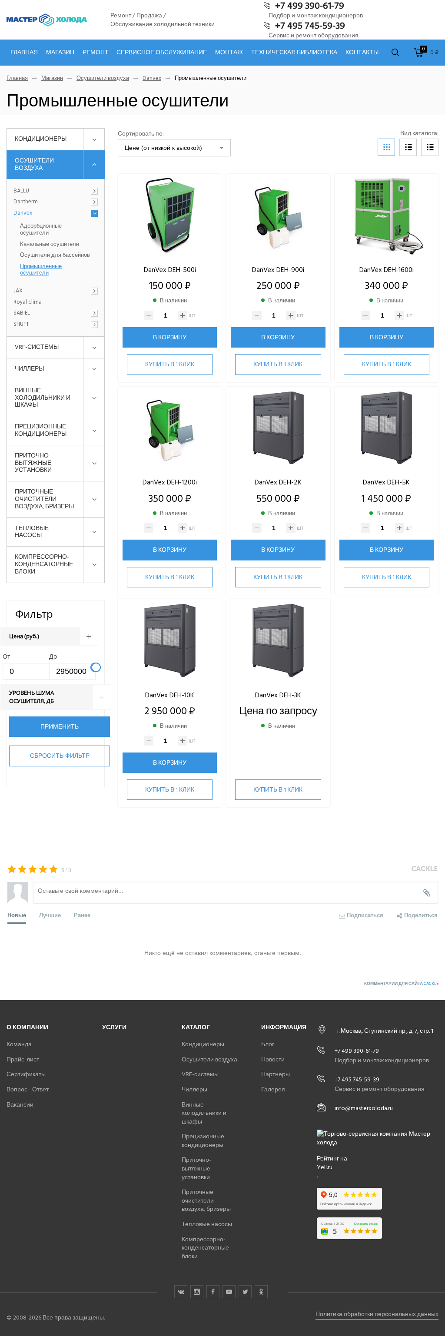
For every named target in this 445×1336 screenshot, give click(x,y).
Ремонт (96, 53)
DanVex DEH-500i (170, 269)
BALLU (21, 191)
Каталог (196, 1027)
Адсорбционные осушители (41, 229)
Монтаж (229, 53)
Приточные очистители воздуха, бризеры (44, 499)
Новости (273, 1059)
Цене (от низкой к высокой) (163, 147)
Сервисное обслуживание (161, 53)
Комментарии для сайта (401, 984)
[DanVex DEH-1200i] (169, 429)
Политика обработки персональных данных (376, 1314)
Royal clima (27, 302)
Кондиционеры (40, 139)
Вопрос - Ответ (28, 1089)
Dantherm (25, 202)
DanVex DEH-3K (278, 695)
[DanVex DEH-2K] (278, 429)
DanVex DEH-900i (278, 269)
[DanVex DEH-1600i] (386, 216)
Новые (16, 915)
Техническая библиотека (294, 53)
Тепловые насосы (32, 531)
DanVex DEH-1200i (170, 482)
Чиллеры (29, 369)
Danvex (152, 78)
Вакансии (20, 1105)
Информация (283, 1027)
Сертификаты (26, 1074)
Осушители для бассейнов (55, 255)
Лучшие (50, 915)
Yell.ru (324, 1167)
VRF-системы (37, 347)
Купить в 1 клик (169, 364)
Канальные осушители (49, 244)
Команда (19, 1044)
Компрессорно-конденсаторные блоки (44, 564)
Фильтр (34, 614)
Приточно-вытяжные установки (33, 463)
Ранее (82, 915)
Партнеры (275, 1074)
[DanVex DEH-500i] (169, 216)
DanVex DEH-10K (169, 695)
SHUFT (21, 324)
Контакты (362, 53)
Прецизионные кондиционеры (40, 430)
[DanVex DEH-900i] (278, 216)
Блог (267, 1044)
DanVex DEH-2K (278, 482)
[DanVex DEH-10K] (169, 641)
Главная (24, 53)
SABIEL (21, 313)
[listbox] (174, 148)
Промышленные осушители (41, 270)
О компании (27, 1027)
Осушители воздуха (102, 78)
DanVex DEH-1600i (386, 269)
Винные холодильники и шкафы (42, 397)
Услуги (114, 1027)
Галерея (273, 1089)
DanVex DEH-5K (386, 482)
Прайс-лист (23, 1059)
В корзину (169, 337)
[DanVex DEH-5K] (386, 429)
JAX (18, 291)
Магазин (60, 53)
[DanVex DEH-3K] (278, 641)
